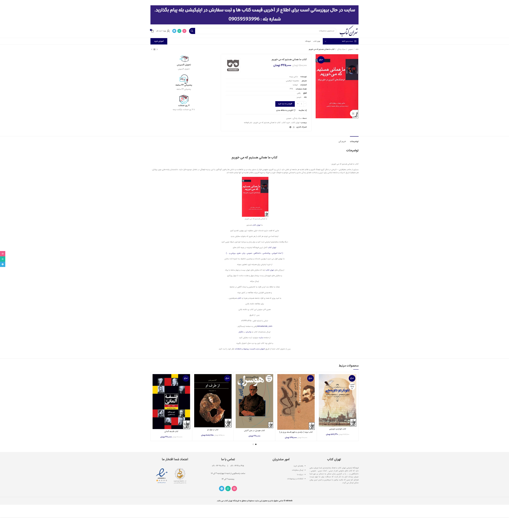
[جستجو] (192, 31)
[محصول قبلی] (157, 49)
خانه (357, 49)
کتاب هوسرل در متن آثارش (254, 430)
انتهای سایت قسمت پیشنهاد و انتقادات (250, 349)
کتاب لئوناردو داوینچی (337, 429)
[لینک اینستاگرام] (184, 31)
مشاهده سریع (320, 384)
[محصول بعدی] (151, 49)
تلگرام (241, 332)
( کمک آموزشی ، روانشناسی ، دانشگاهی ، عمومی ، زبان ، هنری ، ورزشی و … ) (254, 253)
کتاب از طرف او (212, 429)
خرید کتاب (286, 122)
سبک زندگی (341, 49)
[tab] (354, 140)
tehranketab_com (264, 326)
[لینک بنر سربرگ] (258, 2)
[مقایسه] (320, 378)
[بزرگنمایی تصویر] (353, 113)
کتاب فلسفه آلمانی (171, 431)
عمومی (350, 49)
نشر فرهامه (248, 122)
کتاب (239, 298)
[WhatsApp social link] (179, 31)
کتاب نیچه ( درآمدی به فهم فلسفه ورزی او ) (296, 432)
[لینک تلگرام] (174, 31)
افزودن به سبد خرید (285, 103)
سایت (261, 337)
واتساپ (248, 332)
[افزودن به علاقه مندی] (320, 390)
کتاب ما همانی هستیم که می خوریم (267, 122)
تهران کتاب (295, 122)
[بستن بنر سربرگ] (3, 2)
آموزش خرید (159, 41)
